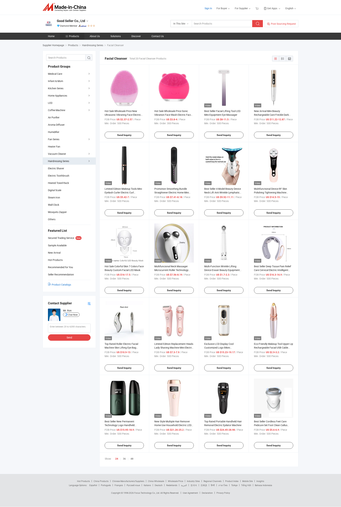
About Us (95, 36)
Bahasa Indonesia (263, 485)
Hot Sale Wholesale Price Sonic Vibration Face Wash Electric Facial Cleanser (173, 114)
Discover (136, 36)
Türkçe (234, 485)
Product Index (232, 481)
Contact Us (157, 36)
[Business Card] (89, 303)
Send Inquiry (124, 135)
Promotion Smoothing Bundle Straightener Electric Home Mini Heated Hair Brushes (171, 192)
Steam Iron (54, 197)
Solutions (115, 36)
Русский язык (133, 485)
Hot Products (83, 481)
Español (93, 485)
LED (50, 103)
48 (132, 458)
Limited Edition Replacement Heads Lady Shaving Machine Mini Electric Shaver (173, 347)
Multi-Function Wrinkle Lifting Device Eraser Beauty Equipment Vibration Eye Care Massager (222, 270)
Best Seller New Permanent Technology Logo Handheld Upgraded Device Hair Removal (121, 425)
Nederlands (171, 485)
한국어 (194, 485)
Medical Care (55, 73)
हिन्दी (213, 485)
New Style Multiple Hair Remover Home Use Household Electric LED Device (172, 425)
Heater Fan (54, 146)
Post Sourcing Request (283, 23)
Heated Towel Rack (58, 183)
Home (51, 36)
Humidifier (53, 132)
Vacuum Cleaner (57, 153)
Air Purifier (53, 117)
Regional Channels (212, 481)
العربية (184, 485)
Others (51, 219)
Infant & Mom (55, 81)
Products (74, 36)
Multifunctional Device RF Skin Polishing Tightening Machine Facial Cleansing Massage (270, 192)
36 (124, 458)
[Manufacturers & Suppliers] (65, 7)
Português (106, 485)
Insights (260, 481)
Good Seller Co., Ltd (71, 21)
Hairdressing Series (58, 161)
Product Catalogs (61, 284)
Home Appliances (57, 95)
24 (116, 458)
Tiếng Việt (246, 485)
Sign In (208, 8)
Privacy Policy (223, 492)
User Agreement (190, 492)
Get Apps (272, 8)
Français (119, 485)
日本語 (204, 485)
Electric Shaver (56, 168)
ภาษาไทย (223, 485)
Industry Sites (193, 481)
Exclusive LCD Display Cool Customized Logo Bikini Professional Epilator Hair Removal (223, 347)
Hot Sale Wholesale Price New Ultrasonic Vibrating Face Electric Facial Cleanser (123, 114)
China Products (101, 481)
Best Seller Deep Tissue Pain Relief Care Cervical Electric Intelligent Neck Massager (272, 270)
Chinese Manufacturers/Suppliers (128, 481)
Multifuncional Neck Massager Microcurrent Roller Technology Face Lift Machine (171, 270)
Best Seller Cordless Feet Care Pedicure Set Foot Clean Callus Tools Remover (270, 425)
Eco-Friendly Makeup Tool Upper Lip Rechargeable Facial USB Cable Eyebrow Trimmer (273, 347)
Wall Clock (53, 204)
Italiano (147, 485)
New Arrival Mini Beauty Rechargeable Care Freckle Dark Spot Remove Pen (271, 114)
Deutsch (159, 485)
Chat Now (73, 314)
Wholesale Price (175, 481)
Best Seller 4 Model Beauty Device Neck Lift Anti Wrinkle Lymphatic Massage (222, 192)
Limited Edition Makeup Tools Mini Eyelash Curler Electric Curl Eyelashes (123, 192)
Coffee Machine (56, 110)
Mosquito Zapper (57, 212)
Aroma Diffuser (56, 124)
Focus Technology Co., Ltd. (147, 492)
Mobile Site (247, 481)
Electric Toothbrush (58, 175)
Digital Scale (54, 190)
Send (69, 337)
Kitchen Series (55, 88)
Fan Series (53, 139)
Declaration (207, 492)
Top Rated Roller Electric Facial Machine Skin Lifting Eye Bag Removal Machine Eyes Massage (122, 347)
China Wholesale (156, 481)
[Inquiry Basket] (257, 8)
